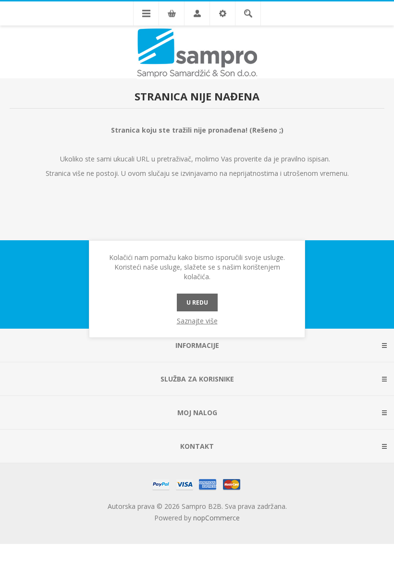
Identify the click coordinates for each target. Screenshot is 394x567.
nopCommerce (216, 517)
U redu (197, 302)
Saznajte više (197, 320)
